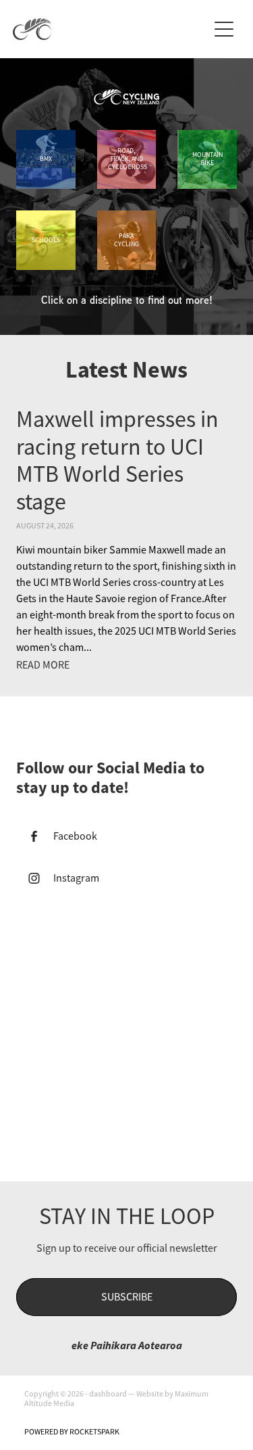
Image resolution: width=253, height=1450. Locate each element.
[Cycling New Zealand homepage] (110, 29)
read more (42, 665)
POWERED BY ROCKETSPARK (71, 1431)
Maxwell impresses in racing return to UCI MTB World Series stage (117, 460)
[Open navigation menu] (224, 29)
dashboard (108, 1393)
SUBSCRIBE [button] (126, 1297)
